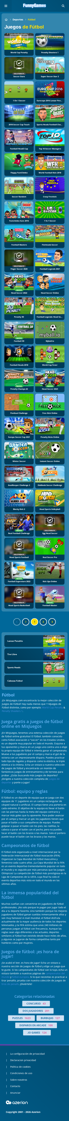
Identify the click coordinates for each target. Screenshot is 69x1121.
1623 (28, 1018)
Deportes (18, 19)
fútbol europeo (20, 977)
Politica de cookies (20, 1066)
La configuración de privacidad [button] (27, 1053)
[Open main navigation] (6, 6)
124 (44, 1032)
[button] (63, 6)
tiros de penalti (10, 984)
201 (47, 1010)
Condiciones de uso (21, 1073)
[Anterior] (17, 622)
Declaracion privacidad (23, 1060)
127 (57, 1018)
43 (44, 1003)
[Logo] (34, 6)
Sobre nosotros (18, 1079)
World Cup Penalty (52, 707)
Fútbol (31, 19)
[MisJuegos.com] (6, 19)
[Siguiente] (25, 622)
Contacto (15, 1086)
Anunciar (15, 1092)
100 (50, 1025)
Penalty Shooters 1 (12, 711)
